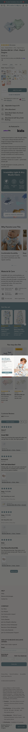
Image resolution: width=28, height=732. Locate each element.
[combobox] (3, 367)
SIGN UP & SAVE (7, 372)
